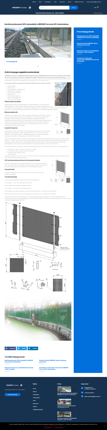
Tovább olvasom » (61, 396)
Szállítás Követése (79, 1)
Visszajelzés (48, 1)
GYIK (55, 1)
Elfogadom (48, 427)
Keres (73, 7)
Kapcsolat (62, 1)
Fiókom (69, 1)
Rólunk (34, 1)
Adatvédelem (59, 427)
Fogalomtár (36, 394)
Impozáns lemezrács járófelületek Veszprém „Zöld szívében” (19, 368)
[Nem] (104, 426)
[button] (69, 61)
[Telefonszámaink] (82, 392)
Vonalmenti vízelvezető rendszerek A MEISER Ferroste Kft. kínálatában (53, 368)
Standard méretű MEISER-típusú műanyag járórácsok (52, 361)
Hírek (40, 1)
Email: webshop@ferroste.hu (94, 1)
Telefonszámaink (89, 392)
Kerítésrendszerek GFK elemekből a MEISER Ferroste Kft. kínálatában (19, 361)
